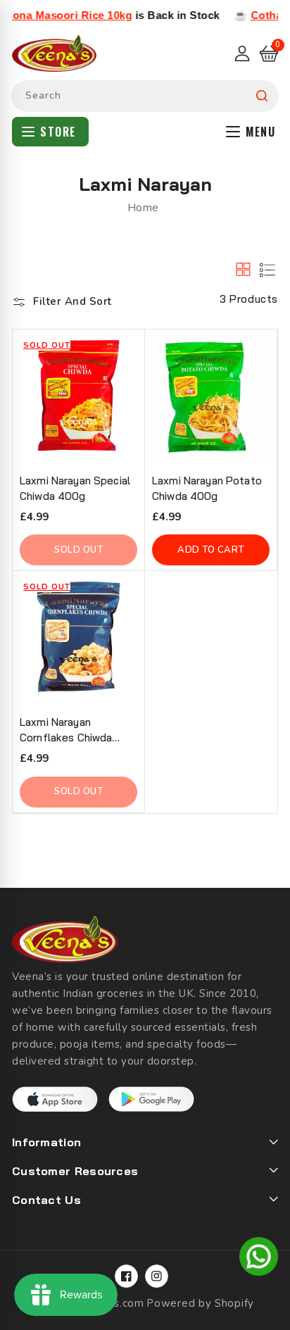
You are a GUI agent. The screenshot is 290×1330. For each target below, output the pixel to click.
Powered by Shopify (200, 1303)
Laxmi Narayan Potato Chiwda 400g (207, 488)
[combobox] (145, 96)
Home (143, 208)
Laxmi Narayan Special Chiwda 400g (75, 488)
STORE (58, 131)
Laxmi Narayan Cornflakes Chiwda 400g (66, 730)
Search (262, 96)
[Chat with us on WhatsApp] (258, 1259)
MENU (260, 131)
